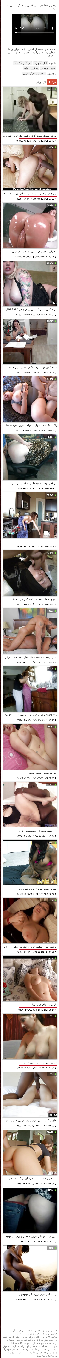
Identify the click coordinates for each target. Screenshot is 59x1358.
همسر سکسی (48, 67)
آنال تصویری (40, 63)
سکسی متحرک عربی (34, 73)
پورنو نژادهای (31, 67)
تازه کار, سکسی (22, 63)
